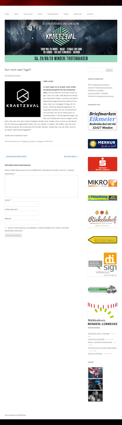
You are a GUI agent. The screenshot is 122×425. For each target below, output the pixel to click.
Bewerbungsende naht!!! (16, 156)
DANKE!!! (101, 90)
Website (8, 218)
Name (8, 200)
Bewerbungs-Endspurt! (101, 85)
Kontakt (90, 14)
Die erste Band (71, 156)
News (16, 14)
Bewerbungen (53, 14)
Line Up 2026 (28, 14)
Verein (66, 14)
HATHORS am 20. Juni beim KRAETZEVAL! (102, 348)
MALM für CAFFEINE (95, 353)
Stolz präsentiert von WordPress (15, 415)
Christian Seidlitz (94, 93)
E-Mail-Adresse (11, 209)
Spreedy (91, 87)
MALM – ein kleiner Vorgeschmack (100, 342)
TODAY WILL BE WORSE (96, 339)
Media (40, 14)
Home (7, 14)
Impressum (78, 14)
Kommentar (10, 174)
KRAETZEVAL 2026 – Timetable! (98, 333)
